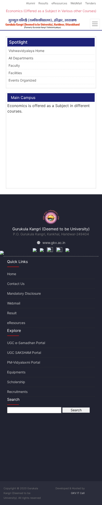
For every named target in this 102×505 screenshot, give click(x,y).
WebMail (76, 3)
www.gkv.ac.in (53, 243)
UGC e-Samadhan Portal (26, 343)
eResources (59, 3)
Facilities (15, 73)
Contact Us (15, 284)
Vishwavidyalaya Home (26, 51)
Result (12, 313)
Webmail (13, 303)
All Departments (21, 58)
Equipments (16, 372)
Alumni (30, 3)
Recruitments (17, 392)
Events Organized (22, 80)
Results (43, 3)
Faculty (14, 65)
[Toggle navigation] (95, 24)
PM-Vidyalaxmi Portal (23, 362)
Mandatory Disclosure (24, 293)
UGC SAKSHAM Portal (24, 352)
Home (11, 274)
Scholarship (16, 382)
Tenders (90, 3)
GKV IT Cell (78, 493)
